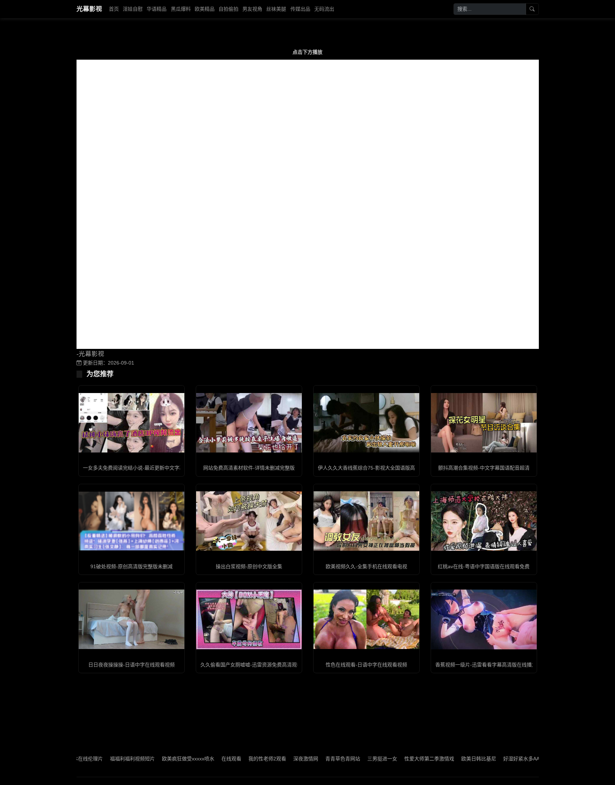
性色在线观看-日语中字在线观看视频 (366, 665)
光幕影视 (89, 8)
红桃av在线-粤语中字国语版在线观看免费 (484, 566)
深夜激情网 (283, 759)
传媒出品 (300, 9)
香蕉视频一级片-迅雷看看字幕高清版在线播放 (486, 665)
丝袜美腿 (276, 9)
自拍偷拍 (228, 9)
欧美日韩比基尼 (456, 759)
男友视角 (252, 9)
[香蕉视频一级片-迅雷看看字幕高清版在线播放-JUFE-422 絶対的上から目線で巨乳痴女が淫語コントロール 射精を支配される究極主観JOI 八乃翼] (484, 619)
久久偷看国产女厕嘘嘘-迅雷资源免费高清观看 (251, 665)
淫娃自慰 (133, 9)
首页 (114, 9)
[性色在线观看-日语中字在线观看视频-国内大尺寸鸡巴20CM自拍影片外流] (366, 619)
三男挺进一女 (360, 759)
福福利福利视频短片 (110, 759)
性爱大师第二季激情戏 (407, 759)
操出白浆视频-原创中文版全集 (249, 566)
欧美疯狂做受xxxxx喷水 (166, 759)
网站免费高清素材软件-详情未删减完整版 (249, 468)
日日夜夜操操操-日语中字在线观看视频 (131, 665)
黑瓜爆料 (181, 9)
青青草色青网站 (320, 759)
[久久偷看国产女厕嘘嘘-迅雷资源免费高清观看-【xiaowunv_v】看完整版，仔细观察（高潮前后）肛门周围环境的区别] (249, 619)
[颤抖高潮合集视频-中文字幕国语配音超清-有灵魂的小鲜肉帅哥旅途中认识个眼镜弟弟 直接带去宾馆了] (484, 422)
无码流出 (324, 9)
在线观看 (209, 759)
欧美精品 (205, 9)
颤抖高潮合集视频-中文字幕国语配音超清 (484, 468)
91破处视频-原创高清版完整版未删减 (131, 566)
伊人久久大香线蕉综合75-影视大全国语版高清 (369, 468)
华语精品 (157, 9)
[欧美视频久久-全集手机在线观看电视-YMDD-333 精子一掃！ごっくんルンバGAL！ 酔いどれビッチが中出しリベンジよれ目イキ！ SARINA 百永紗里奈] (366, 521)
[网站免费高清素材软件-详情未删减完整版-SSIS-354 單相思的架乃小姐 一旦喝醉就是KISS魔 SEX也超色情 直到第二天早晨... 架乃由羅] (249, 422)
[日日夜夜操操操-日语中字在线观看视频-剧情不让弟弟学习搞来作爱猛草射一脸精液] (131, 619)
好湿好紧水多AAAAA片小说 (511, 759)
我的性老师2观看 (245, 759)
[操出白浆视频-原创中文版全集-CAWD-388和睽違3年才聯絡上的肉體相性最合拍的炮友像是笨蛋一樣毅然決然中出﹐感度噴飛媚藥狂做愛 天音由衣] (249, 521)
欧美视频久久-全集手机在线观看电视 (366, 566)
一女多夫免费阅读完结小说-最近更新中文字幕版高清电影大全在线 (156, 468)
